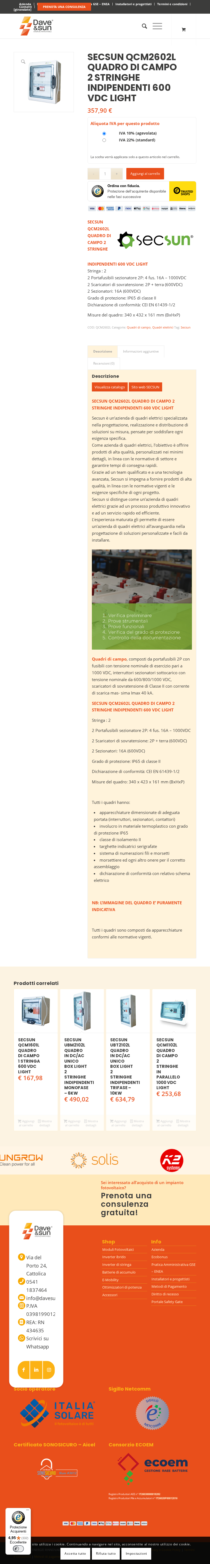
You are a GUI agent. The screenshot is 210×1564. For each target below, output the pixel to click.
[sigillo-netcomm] (152, 1413)
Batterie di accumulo (119, 1272)
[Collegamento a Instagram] (49, 1369)
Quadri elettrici (162, 327)
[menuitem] (133, 4)
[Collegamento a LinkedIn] (36, 1369)
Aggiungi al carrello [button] (26, 1123)
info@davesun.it (44, 1298)
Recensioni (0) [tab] (104, 363)
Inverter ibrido (114, 1256)
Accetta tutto (75, 1553)
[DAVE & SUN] (35, 26)
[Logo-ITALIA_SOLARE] (57, 1413)
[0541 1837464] (21, 1281)
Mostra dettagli (45, 1123)
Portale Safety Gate (167, 1301)
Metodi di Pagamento (169, 1286)
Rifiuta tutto (106, 1553)
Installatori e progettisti (133, 4)
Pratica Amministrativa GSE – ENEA (173, 1268)
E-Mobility (110, 1279)
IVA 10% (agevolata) (137, 133)
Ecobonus (159, 1256)
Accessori (109, 1294)
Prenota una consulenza (64, 7)
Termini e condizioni (172, 4)
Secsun (186, 327)
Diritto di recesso (165, 1294)
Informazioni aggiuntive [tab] (141, 351)
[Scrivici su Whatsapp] (21, 1338)
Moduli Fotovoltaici (118, 1249)
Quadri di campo (139, 327)
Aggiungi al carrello (145, 173)
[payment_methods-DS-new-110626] (105, 1523)
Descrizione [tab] (102, 351)
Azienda (157, 1249)
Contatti (25, 7)
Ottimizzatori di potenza (122, 1287)
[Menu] (154, 26)
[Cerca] (141, 26)
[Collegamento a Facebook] (23, 1369)
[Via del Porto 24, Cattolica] (21, 1256)
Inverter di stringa (116, 1264)
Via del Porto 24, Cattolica (36, 1265)
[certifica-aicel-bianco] (57, 1469)
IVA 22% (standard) (136, 140)
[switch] (18, 1548)
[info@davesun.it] (21, 1297)
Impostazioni (136, 1553)
